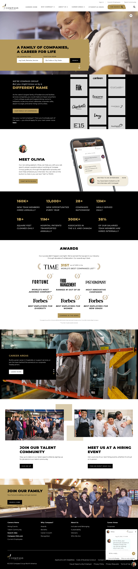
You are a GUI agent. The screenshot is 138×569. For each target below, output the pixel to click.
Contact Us (102, 560)
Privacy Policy (99, 564)
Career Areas (78, 7)
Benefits (44, 530)
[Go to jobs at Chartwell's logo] (116, 108)
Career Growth (46, 533)
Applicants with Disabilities (64, 560)
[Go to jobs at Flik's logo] (78, 108)
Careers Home (31, 7)
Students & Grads (96, 7)
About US (63, 7)
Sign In (101, 2)
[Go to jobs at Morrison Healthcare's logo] (116, 127)
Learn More (16, 372)
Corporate (111, 526)
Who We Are (76, 536)
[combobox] (55, 60)
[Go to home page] (10, 6)
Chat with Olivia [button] (28, 181)
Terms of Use (125, 564)
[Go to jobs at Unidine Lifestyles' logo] (97, 75)
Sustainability (76, 530)
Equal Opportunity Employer (81, 564)
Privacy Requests (112, 564)
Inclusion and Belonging (80, 526)
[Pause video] (131, 15)
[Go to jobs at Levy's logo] (97, 94)
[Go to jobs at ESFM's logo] (78, 89)
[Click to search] (134, 7)
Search (75, 60)
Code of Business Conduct (86, 560)
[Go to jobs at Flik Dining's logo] (97, 113)
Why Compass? (47, 7)
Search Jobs (14, 502)
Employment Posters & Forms (119, 560)
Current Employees (113, 2)
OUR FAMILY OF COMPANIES (26, 111)
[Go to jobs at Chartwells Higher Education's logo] (78, 127)
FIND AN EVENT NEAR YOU (100, 466)
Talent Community (130, 2)
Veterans (74, 533)
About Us (74, 522)
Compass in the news (69, 315)
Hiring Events (13, 526)
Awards (43, 526)
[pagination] (53, 369)
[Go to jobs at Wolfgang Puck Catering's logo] (116, 89)
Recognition (45, 536)
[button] (79, 67)
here (14, 122)
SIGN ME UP (26, 466)
